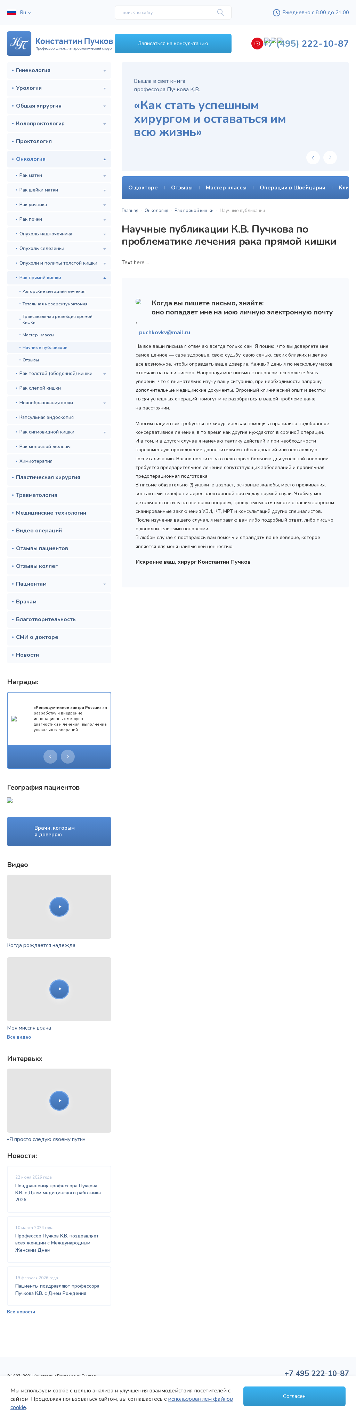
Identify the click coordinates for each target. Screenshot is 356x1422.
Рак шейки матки (38, 190)
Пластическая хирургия (48, 477)
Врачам (26, 601)
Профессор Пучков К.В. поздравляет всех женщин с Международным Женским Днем (57, 1243)
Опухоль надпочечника (45, 234)
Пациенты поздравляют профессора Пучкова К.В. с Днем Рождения (57, 1289)
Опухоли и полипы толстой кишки (58, 263)
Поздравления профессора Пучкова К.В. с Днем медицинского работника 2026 (58, 1192)
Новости (27, 655)
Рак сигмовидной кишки (46, 432)
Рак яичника (33, 204)
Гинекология (33, 70)
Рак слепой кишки (40, 388)
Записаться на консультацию (173, 43)
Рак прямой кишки (40, 277)
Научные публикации (45, 347)
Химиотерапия (35, 461)
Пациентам (31, 584)
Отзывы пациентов (42, 548)
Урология (29, 88)
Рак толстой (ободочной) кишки (55, 373)
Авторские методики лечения (54, 291)
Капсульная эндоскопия (46, 417)
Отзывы (31, 360)
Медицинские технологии (51, 513)
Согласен (294, 1396)
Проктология (34, 141)
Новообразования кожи (46, 402)
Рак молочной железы (45, 446)
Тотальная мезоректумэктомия (55, 304)
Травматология (36, 495)
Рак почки (30, 219)
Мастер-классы (38, 335)
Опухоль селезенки (41, 248)
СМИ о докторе (37, 637)
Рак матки (30, 175)
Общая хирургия (39, 106)
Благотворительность (46, 619)
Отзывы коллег (37, 566)
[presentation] (50, 757)
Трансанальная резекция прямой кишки (57, 319)
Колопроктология (40, 123)
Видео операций (39, 530)
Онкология (31, 159)
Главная (130, 211)
